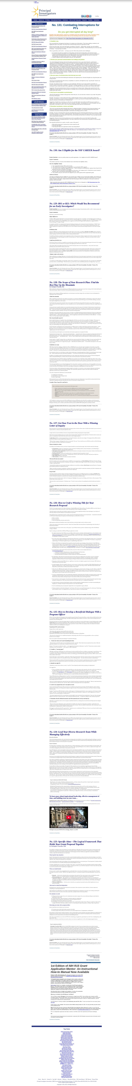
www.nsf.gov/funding (71, 546)
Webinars (65, 20)
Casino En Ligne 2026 (67, 1066)
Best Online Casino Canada (67, 1044)
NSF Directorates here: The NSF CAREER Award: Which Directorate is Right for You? (75, 183)
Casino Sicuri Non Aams (66, 1068)
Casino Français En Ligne (66, 1067)
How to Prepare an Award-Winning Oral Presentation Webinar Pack (39, 55)
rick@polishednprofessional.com (74, 784)
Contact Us (49, 1079)
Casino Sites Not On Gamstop (66, 1054)
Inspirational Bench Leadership (68, 801)
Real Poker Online (67, 1047)
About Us (41, 20)
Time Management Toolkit (37, 107)
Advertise (96, 20)
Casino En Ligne (66, 1072)
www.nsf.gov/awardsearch (57, 535)
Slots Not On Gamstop (67, 1048)
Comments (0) (52, 141)
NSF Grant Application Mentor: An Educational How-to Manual (39, 49)
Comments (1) (52, 833)
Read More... (57, 141)
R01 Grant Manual (81, 1079)
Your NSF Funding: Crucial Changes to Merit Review (37, 132)
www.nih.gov (61, 671)
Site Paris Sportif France (66, 1077)
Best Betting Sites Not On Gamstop (66, 1058)
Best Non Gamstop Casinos (67, 1039)
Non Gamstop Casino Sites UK (66, 1040)
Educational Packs (56, 20)
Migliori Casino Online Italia (67, 1037)
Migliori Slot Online (67, 1033)
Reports (84, 20)
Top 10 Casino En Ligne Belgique (66, 1060)
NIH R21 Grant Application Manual (39, 29)
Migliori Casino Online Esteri (67, 1062)
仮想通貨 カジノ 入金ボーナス (66, 1063)
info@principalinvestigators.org (84, 1009)
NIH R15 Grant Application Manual (39, 46)
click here (53, 1002)
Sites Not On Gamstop (67, 1042)
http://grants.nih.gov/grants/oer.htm (92, 547)
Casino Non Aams (67, 1032)
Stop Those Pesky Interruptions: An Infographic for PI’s (79, 38)
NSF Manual (88, 1079)
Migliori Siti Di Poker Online (67, 1031)
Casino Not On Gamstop (66, 1034)
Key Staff (55, 1079)
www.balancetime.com (54, 130)
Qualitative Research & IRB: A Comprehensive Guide (38, 62)
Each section (53, 985)
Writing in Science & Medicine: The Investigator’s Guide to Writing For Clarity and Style (39, 35)
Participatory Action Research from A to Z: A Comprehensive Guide (39, 39)
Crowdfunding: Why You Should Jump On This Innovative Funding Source (39, 125)
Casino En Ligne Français (66, 1073)
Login (35, 1)
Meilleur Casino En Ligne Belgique (66, 1061)
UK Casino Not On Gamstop (67, 1057)
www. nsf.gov (69, 671)
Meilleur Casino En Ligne (66, 1056)
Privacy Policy (95, 1079)
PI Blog (47, 20)
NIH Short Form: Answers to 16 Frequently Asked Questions (38, 122)
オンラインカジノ (67, 1046)
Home (35, 20)
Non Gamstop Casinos (67, 1041)
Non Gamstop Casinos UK (66, 1038)
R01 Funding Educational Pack (38, 89)
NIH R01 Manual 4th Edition (38, 42)
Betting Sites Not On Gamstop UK (66, 1043)
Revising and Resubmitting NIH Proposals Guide (38, 26)
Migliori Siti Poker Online (66, 1076)
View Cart (36, 2)
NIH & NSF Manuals (75, 20)
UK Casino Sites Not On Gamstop (66, 1051)
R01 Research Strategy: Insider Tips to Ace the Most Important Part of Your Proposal (38, 118)
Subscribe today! (69, 138)
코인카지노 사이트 (67, 1069)
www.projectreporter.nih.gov (94, 534)
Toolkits (90, 20)
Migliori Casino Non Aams (66, 1059)
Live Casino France (66, 1064)
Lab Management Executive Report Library (38, 110)
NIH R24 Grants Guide (36, 44)
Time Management (79, 801)
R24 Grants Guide (36, 80)
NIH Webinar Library (36, 98)
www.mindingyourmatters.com (56, 129)
